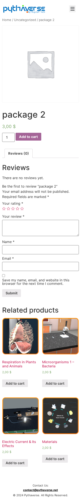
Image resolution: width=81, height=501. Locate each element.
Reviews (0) (18, 153)
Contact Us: (41, 485)
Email (8, 258)
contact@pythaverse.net (40, 490)
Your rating (12, 203)
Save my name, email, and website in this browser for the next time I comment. (35, 281)
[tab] (19, 153)
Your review (13, 216)
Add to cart (28, 137)
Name (8, 241)
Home (6, 20)
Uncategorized (25, 20)
